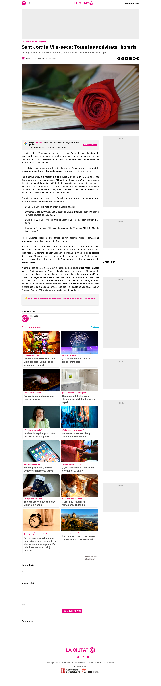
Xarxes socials (109, 663)
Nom (23, 572)
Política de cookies (78, 663)
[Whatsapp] (130, 58)
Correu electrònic (68, 572)
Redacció (29, 58)
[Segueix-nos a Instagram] (83, 657)
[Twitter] (122, 58)
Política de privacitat (63, 663)
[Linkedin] (126, 58)
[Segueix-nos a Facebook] (73, 657)
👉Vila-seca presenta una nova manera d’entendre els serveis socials (60, 298)
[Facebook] (118, 58)
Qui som (90, 663)
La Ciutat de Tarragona (34, 41)
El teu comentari (28, 583)
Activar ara (89, 145)
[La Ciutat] (83, 3)
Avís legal (50, 663)
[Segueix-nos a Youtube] (88, 657)
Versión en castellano (132, 3)
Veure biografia (34, 318)
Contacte (98, 663)
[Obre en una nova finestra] (70, 670)
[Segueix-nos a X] (78, 657)
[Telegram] (134, 58)
